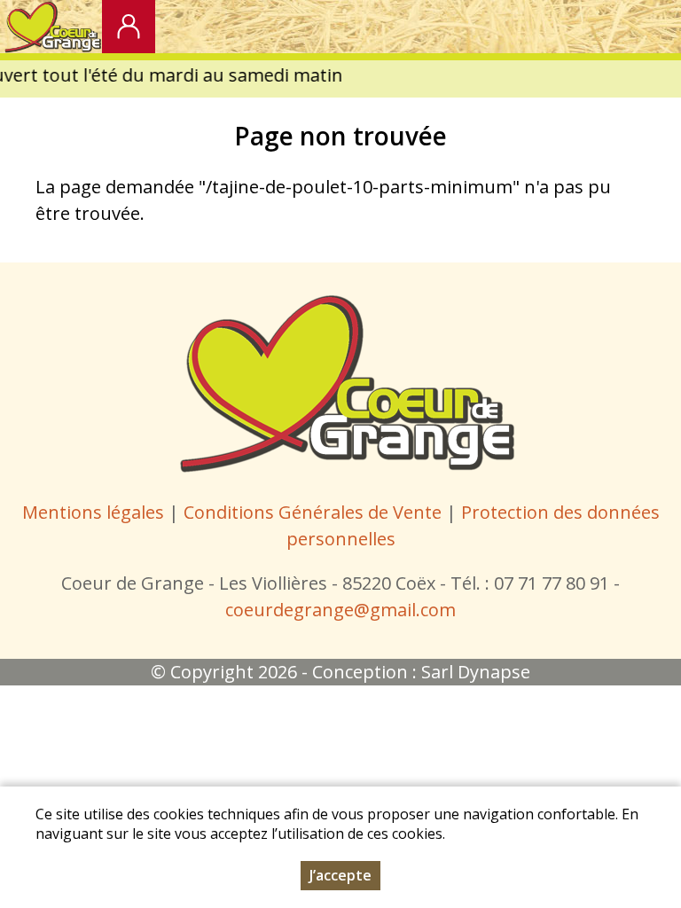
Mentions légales (93, 512)
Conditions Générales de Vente (315, 512)
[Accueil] (51, 26)
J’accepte (340, 875)
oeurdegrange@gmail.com (344, 610)
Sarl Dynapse (475, 672)
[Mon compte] (128, 26)
